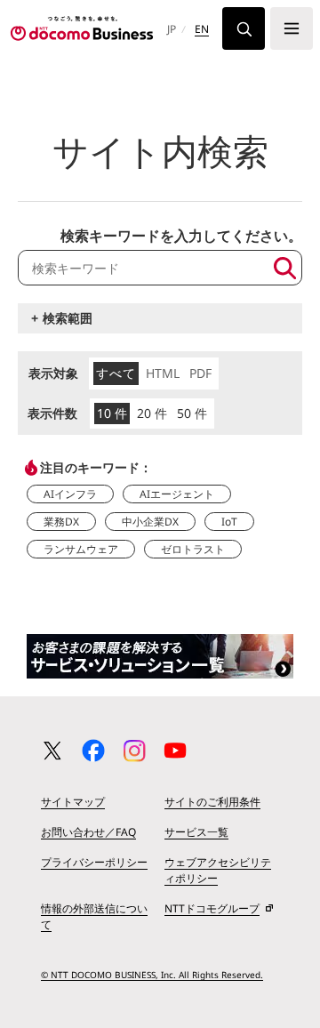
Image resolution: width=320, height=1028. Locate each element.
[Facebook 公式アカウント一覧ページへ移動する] (93, 750)
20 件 (152, 413)
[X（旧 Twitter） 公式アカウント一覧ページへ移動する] (52, 750)
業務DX (61, 521)
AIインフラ (70, 494)
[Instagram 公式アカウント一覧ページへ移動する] (134, 750)
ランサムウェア (81, 549)
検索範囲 (67, 318)
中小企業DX (150, 521)
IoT (229, 521)
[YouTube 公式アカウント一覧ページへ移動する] (175, 750)
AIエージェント (177, 494)
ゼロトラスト (193, 549)
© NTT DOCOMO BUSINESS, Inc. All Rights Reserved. (152, 974)
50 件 (192, 413)
